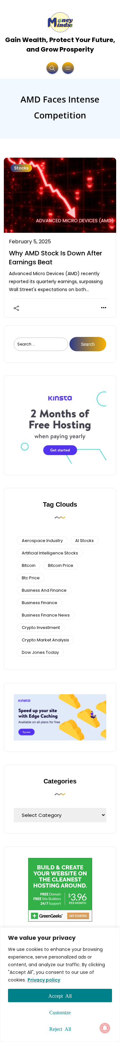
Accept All (60, 995)
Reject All (60, 1028)
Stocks (21, 168)
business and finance (44, 590)
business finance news (46, 615)
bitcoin (29, 565)
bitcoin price (60, 565)
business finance (39, 603)
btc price (31, 578)
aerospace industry (42, 541)
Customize (60, 1012)
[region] (60, 984)
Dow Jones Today (40, 652)
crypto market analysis (45, 640)
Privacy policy (44, 980)
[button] (105, 1028)
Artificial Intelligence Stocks (50, 553)
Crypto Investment (41, 627)
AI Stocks (84, 541)
